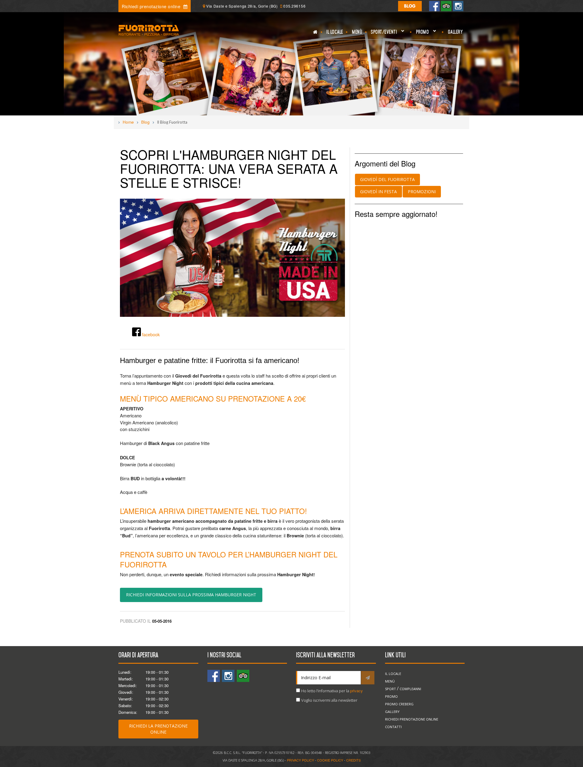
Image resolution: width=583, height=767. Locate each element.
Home (128, 122)
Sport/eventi (383, 34)
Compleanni (410, 689)
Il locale (334, 32)
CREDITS (353, 760)
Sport (390, 689)
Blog (145, 122)
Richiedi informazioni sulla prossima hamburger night (191, 595)
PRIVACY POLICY (300, 760)
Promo (421, 34)
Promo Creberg (399, 704)
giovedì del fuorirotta (387, 179)
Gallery (455, 32)
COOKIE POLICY (330, 760)
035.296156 (294, 6)
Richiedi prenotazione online (152, 6)
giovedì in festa (378, 191)
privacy (356, 690)
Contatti (393, 726)
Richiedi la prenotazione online (158, 729)
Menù (357, 32)
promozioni (422, 191)
